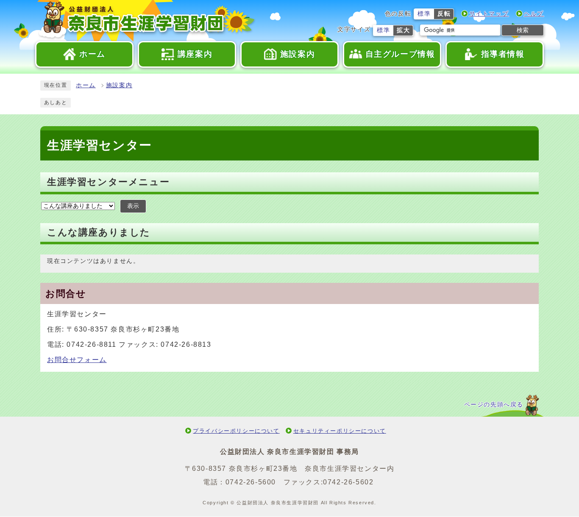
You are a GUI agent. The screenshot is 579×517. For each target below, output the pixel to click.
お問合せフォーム (77, 359)
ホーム (86, 85)
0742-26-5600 (250, 482)
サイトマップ (489, 14)
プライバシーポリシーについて (236, 431)
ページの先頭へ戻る (493, 404)
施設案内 (119, 85)
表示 (133, 206)
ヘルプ (534, 14)
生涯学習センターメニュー (108, 182)
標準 (424, 14)
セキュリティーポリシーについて (339, 431)
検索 (523, 30)
